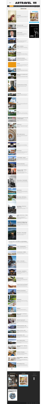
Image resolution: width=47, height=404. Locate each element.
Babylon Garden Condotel (20, 278)
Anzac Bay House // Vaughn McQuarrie (22, 271)
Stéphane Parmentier (19, 32)
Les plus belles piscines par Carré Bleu (22, 84)
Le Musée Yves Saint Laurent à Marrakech (22, 284)
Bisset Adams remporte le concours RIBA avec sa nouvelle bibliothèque (18, 241)
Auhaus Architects (19, 190)
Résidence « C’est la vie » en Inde (21, 330)
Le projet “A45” (19, 93)
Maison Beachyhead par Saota (20, 363)
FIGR (17, 102)
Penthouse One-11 (19, 124)
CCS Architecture (19, 299)
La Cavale (18, 143)
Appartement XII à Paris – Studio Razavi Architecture (22, 346)
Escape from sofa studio (20, 25)
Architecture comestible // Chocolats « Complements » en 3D (21, 170)
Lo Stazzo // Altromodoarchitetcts (21, 246)
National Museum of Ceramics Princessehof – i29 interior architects (22, 118)
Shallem (18, 111)
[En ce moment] (23, 386)
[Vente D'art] (12, 400)
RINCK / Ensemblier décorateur (21, 134)
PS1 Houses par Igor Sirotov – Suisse (21, 325)
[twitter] (11, 2)
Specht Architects (19, 150)
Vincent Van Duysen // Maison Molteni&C (22, 180)
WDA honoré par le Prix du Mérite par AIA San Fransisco (22, 75)
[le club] (34, 31)
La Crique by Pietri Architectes (21, 58)
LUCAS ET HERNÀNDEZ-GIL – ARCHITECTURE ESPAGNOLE (22, 358)
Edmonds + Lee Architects (20, 46)
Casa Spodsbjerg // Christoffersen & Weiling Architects (21, 206)
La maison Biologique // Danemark (21, 157)
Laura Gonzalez (19, 15)
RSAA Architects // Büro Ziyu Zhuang (21, 232)
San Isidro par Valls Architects (21, 163)
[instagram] (10, 2)
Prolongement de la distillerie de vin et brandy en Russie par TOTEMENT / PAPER (22, 222)
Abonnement (34, 3)
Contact (37, 7)
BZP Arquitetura (19, 52)
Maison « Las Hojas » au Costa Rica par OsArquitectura (22, 314)
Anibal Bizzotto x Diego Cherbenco (21, 290)
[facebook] (9, 2)
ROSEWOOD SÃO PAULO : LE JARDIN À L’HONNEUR (15, 7)
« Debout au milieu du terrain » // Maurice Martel (22, 215)
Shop (34, 2)
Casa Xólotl (18, 63)
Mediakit (35, 7)
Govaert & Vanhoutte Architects (21, 340)
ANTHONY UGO (18, 308)
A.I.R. (17, 39)
